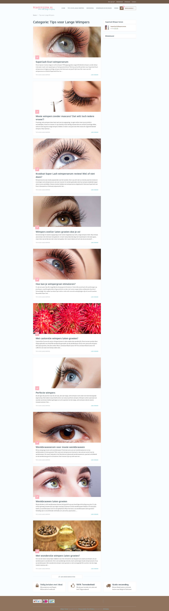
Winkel (116, 8)
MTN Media (106, 609)
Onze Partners (91, 609)
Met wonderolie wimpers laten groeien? (58, 555)
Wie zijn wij (111, 2)
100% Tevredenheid (85, 584)
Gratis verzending (120, 584)
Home (63, 8)
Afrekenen (127, 2)
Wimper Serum (64, 609)
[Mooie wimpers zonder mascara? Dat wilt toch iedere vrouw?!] (67, 96)
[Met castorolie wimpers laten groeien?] (67, 318)
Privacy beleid (82, 609)
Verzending (90, 8)
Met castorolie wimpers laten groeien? (57, 338)
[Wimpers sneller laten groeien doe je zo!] (67, 211)
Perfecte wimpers (45, 392)
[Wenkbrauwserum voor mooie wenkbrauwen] (67, 427)
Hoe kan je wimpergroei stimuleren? (56, 283)
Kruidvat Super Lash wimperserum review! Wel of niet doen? (65, 175)
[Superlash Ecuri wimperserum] (67, 42)
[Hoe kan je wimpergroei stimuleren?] (67, 264)
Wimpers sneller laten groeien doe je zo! (58, 231)
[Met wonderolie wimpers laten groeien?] (67, 535)
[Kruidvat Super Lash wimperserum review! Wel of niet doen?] (67, 153)
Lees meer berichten (68, 577)
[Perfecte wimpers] (67, 372)
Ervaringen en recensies (104, 8)
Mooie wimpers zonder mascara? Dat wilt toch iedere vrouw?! (65, 118)
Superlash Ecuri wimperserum (52, 61)
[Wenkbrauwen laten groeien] (67, 481)
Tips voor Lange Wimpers (43, 75)
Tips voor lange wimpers (76, 8)
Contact (134, 2)
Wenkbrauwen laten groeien (51, 501)
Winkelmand (119, 2)
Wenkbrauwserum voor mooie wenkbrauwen (60, 447)
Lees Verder (94, 74)
